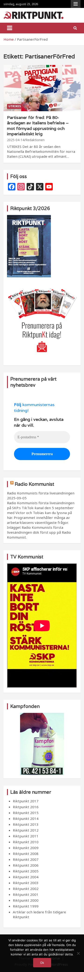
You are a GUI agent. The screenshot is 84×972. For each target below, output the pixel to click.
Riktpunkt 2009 (25, 847)
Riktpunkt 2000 (25, 900)
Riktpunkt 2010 (25, 842)
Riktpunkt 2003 (25, 882)
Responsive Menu (75, 4)
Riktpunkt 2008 (25, 853)
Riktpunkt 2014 (25, 818)
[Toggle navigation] (10, 28)
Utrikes (14, 106)
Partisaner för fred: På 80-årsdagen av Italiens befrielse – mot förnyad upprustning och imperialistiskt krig (38, 125)
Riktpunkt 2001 (25, 894)
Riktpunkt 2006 (25, 865)
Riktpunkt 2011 (25, 836)
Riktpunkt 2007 (25, 859)
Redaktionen (35, 140)
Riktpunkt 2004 (25, 877)
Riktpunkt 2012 (25, 830)
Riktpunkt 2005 (25, 871)
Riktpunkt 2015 (25, 812)
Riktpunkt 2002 (25, 888)
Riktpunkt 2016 (25, 806)
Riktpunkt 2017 (25, 801)
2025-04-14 (15, 140)
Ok (42, 963)
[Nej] (78, 953)
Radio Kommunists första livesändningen (40, 493)
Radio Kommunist (34, 484)
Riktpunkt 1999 (25, 906)
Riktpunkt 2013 (25, 824)
